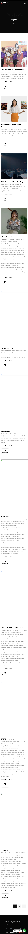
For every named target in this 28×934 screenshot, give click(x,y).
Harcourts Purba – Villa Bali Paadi (13, 628)
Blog (25, 928)
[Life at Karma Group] (14, 221)
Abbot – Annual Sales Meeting (12, 182)
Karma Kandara (7, 348)
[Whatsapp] (24, 930)
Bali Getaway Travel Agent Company (11, 126)
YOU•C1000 (5, 516)
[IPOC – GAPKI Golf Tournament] (14, 54)
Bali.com (4, 850)
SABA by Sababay (8, 739)
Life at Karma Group (8, 237)
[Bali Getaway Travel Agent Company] (14, 109)
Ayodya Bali (5, 431)
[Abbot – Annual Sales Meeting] (14, 166)
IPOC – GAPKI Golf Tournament (12, 70)
